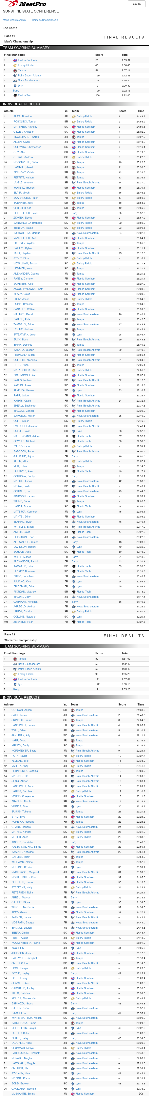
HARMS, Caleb (22, 400)
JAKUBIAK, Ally (20, 735)
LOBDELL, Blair (20, 857)
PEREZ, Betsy (19, 1038)
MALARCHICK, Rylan (25, 370)
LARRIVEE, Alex (23, 471)
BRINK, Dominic (22, 344)
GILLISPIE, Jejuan (24, 456)
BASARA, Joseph (23, 350)
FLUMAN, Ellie (19, 760)
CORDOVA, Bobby (24, 476)
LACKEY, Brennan (24, 571)
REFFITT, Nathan (23, 177)
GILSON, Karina (20, 1008)
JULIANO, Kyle (22, 581)
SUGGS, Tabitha (21, 811)
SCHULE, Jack (22, 551)
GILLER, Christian (23, 131)
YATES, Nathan (22, 380)
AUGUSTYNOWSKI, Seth (28, 289)
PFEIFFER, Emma (22, 882)
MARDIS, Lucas (22, 481)
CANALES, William (24, 309)
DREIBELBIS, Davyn (23, 1028)
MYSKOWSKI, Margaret (25, 872)
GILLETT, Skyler (21, 902)
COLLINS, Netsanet (24, 616)
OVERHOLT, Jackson (25, 426)
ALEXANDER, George (26, 273)
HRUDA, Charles (22, 611)
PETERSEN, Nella (22, 892)
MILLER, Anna (19, 837)
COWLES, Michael (24, 441)
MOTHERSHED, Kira (23, 877)
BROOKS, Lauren (21, 927)
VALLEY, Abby (19, 766)
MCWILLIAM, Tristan (25, 263)
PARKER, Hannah (21, 917)
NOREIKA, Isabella (22, 821)
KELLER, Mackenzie (23, 998)
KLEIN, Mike (20, 461)
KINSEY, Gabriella (22, 842)
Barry (16, 90)
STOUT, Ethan (21, 258)
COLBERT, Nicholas (25, 360)
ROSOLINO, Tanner (24, 121)
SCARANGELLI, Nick (25, 197)
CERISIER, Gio (22, 208)
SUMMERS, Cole (23, 283)
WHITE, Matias (22, 557)
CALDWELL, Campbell (24, 958)
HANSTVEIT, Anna (22, 786)
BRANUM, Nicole (21, 801)
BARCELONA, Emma (23, 1023)
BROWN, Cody (22, 596)
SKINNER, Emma (21, 720)
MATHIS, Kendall (21, 832)
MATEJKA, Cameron (25, 511)
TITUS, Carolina (20, 993)
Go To (137, 4)
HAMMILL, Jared (23, 167)
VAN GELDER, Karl (24, 238)
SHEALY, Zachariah (24, 405)
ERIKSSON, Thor (23, 537)
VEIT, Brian (20, 466)
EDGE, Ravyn (19, 968)
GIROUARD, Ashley (23, 988)
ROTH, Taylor (19, 755)
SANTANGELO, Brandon (27, 223)
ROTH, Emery (19, 978)
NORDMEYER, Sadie (23, 750)
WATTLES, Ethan (23, 526)
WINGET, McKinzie (22, 907)
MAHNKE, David (23, 314)
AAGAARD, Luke (23, 566)
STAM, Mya (18, 816)
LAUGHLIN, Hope (21, 1043)
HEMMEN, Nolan (23, 268)
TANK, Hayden (21, 253)
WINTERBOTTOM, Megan (26, 1018)
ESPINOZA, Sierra (22, 1003)
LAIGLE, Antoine (23, 182)
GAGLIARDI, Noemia (23, 1088)
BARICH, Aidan (22, 319)
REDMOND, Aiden (24, 355)
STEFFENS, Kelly (21, 887)
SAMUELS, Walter (24, 415)
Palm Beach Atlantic (30, 75)
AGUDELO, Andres (24, 606)
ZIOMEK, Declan (23, 217)
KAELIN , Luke (22, 385)
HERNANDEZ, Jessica (24, 771)
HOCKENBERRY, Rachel (25, 942)
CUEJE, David (21, 431)
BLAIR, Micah (21, 192)
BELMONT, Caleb (23, 172)
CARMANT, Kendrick (25, 601)
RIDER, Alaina (19, 938)
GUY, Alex (19, 152)
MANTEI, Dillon (22, 516)
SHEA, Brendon (22, 116)
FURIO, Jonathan (23, 576)
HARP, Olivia (18, 740)
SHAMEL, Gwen (20, 983)
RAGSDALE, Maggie (23, 1063)
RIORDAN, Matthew (24, 591)
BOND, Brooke (19, 1083)
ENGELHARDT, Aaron (26, 137)
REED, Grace (19, 912)
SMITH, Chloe (19, 963)
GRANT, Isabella (21, 827)
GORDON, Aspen (21, 710)
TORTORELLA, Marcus (26, 233)
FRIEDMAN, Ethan (24, 586)
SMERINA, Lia (19, 1068)
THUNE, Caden (22, 501)
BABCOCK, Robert (24, 451)
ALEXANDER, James (25, 542)
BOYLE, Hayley (20, 973)
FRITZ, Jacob (21, 299)
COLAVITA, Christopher (27, 147)
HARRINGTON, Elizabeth (25, 1053)
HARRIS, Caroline (21, 791)
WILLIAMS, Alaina (22, 862)
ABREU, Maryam (21, 897)
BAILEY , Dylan (22, 248)
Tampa (22, 70)
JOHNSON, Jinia (21, 953)
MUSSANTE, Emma (23, 1093)
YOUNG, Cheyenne (22, 796)
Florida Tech (25, 95)
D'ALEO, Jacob (22, 446)
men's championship (14, 19)
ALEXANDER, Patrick (26, 561)
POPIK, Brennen (23, 304)
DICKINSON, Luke (24, 375)
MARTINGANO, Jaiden (26, 436)
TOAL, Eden (18, 730)
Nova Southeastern (29, 80)
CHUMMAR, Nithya (22, 1048)
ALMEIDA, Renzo (23, 390)
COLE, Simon (21, 421)
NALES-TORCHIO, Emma (26, 846)
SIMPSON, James (24, 496)
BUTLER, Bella (20, 1033)
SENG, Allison (19, 781)
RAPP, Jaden (21, 395)
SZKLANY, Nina (20, 1073)
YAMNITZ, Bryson (23, 187)
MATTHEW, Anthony (25, 126)
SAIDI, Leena (19, 715)
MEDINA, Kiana (20, 1078)
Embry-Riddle (25, 65)
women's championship (45, 19)
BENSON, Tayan (23, 227)
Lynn (20, 85)
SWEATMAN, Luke (24, 334)
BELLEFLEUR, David (25, 213)
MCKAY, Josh (21, 486)
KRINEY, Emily (20, 745)
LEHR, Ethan (20, 365)
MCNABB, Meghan (22, 1058)
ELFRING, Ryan (22, 521)
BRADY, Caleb (21, 294)
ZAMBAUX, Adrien (24, 324)
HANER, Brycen (22, 506)
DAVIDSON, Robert (24, 546)
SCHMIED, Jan (22, 491)
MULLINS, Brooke (21, 867)
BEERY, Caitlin (20, 932)
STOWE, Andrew (23, 157)
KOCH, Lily (17, 948)
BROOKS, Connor (23, 410)
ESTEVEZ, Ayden (23, 243)
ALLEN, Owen (21, 142)
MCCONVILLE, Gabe (25, 162)
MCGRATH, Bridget (22, 922)
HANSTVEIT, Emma (23, 725)
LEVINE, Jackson (23, 329)
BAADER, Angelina (22, 852)
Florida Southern (27, 60)
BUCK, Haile (20, 339)
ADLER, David (21, 532)
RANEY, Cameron (23, 278)
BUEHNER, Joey (23, 202)
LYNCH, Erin (18, 1013)
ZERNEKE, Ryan (23, 622)
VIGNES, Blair (19, 806)
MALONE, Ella (19, 776)
